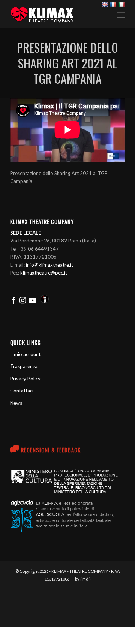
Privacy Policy (25, 379)
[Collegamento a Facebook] (13, 300)
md (85, 578)
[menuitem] (121, 14)
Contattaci (21, 391)
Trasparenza (24, 366)
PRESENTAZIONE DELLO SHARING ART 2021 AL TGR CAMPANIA (67, 63)
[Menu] (121, 15)
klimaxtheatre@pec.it (43, 273)
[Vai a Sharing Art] (44, 300)
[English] (104, 4)
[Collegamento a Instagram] (22, 300)
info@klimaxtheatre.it (49, 265)
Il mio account (25, 354)
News (16, 403)
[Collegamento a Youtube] (32, 300)
